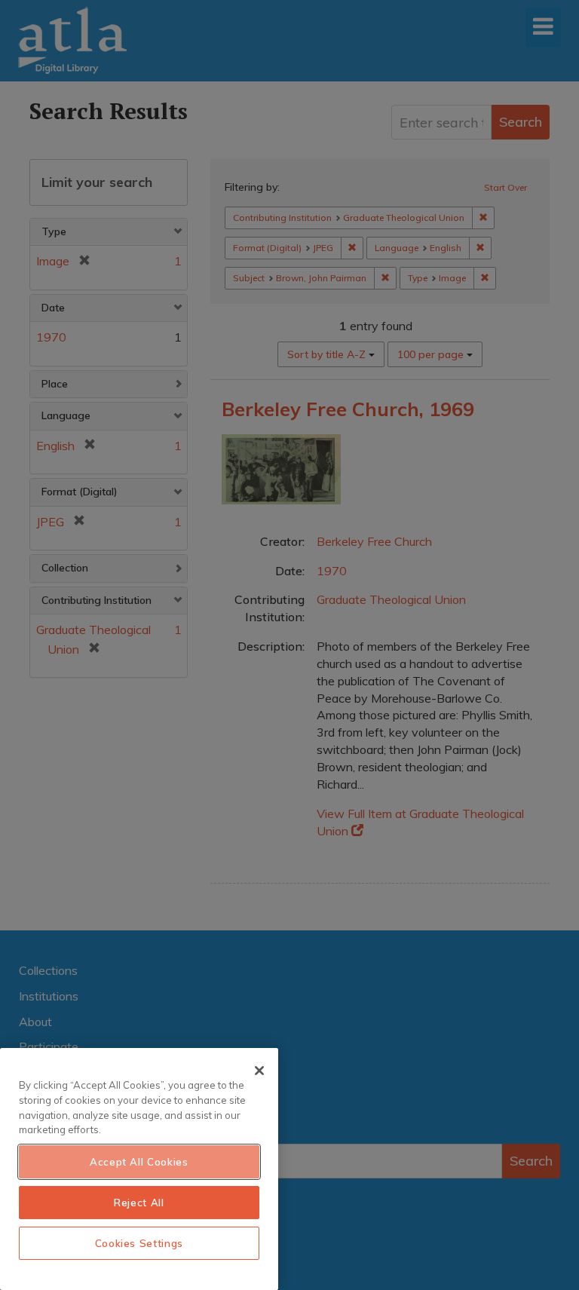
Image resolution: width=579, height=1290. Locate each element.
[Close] (259, 1070)
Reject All (139, 1203)
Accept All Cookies (139, 1162)
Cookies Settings (139, 1243)
